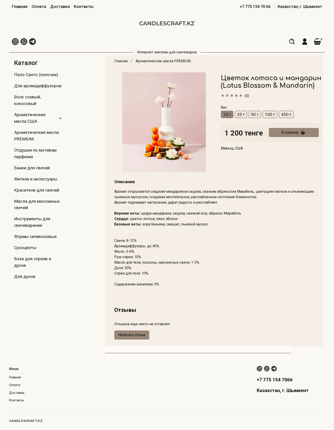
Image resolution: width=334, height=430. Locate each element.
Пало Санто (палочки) (36, 74)
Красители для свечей (36, 190)
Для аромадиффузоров (38, 85)
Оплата (39, 6)
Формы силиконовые (35, 236)
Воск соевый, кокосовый (27, 100)
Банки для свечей (32, 167)
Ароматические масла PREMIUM (163, 61)
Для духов (24, 276)
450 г (286, 114)
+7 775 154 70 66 (255, 6)
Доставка (60, 6)
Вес (224, 107)
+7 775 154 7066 (275, 379)
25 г (241, 114)
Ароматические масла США (29, 118)
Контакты (83, 6)
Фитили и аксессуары (35, 179)
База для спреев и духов (32, 262)
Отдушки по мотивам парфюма (35, 153)
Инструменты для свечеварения (32, 222)
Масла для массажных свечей (37, 204)
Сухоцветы (25, 247)
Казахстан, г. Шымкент (300, 6)
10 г (227, 114)
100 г (270, 114)
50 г (255, 114)
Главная (19, 6)
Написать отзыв (131, 335)
